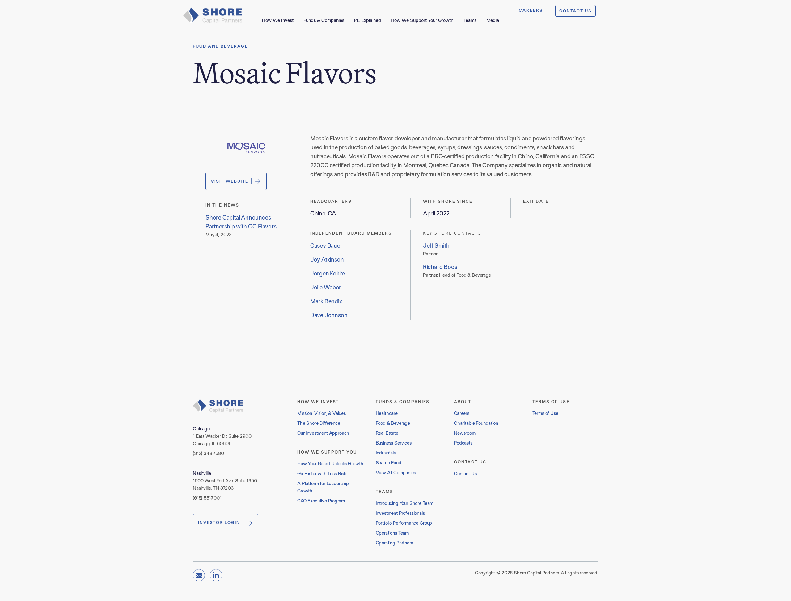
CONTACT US (575, 11)
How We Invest (278, 20)
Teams (469, 20)
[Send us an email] (199, 575)
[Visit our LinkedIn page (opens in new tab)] (216, 575)
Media (492, 20)
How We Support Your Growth (422, 20)
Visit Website (229, 181)
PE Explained (367, 20)
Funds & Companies (323, 20)
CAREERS (531, 10)
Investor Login (219, 522)
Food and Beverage (220, 46)
